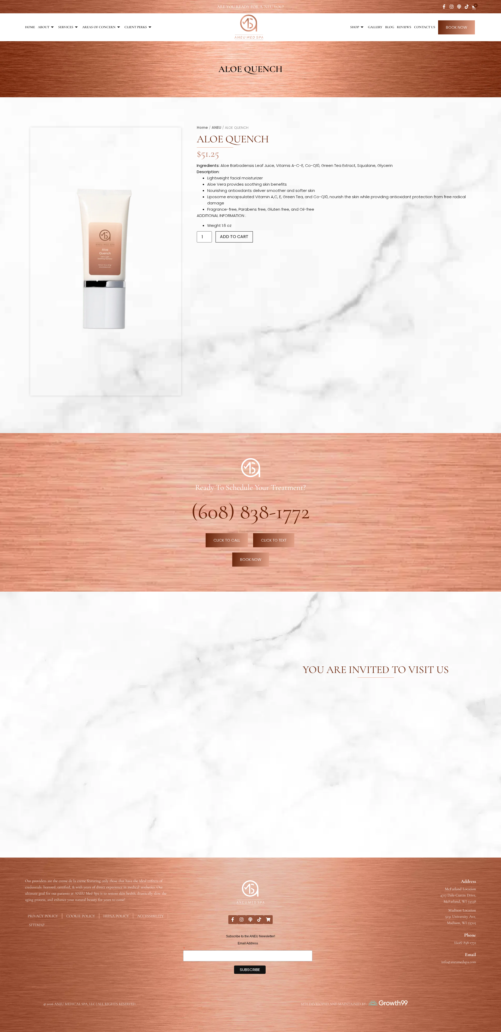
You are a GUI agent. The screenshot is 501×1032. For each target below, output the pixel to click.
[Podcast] (459, 6)
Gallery (375, 27)
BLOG (389, 27)
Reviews (404, 27)
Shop (354, 27)
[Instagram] (451, 6)
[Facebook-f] (444, 6)
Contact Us (424, 27)
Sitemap (36, 924)
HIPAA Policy (116, 916)
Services (65, 27)
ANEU (216, 127)
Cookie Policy (80, 916)
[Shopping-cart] (268, 919)
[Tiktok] (466, 6)
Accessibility (150, 916)
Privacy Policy (43, 916)
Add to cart (234, 237)
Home (30, 27)
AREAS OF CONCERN (99, 27)
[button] (172, 136)
